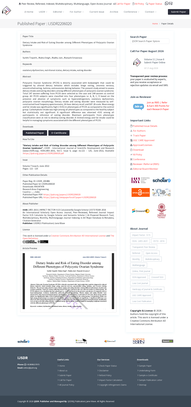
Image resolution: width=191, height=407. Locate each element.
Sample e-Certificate (148, 375)
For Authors (139, 130)
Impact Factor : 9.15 (141, 235)
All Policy (139, 3)
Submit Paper (178, 11)
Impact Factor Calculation (110, 380)
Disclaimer (104, 371)
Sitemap (142, 385)
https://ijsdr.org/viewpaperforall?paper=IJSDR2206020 (69, 197)
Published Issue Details (144, 126)
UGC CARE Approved (143, 140)
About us (63, 371)
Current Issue (96, 11)
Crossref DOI (157, 277)
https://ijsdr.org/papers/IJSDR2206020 (62, 194)
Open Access (151, 253)
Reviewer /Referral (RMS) (145, 164)
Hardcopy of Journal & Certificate (147, 289)
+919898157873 (32, 364)
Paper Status (155, 3)
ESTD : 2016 (158, 241)
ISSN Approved (139, 277)
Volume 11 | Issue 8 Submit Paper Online (154, 61)
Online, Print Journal (141, 271)
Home (155, 23)
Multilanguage (138, 265)
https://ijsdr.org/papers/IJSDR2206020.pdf (43, 153)
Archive (114, 11)
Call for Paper (122, 3)
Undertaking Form (147, 371)
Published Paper (35, 133)
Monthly (136, 259)
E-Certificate (59, 133)
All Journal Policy (66, 385)
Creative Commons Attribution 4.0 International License (78, 235)
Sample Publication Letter (150, 380)
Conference (138, 159)
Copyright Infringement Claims (113, 385)
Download (138, 149)
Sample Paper (145, 366)
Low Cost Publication (141, 301)
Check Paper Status (108, 366)
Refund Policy (105, 375)
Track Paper (139, 135)
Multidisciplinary (152, 259)
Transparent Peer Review (143, 247)
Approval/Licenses (142, 145)
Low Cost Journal (140, 283)
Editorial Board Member (145, 168)
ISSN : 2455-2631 (140, 241)
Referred (136, 253)
